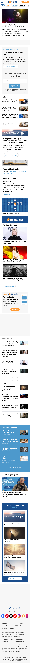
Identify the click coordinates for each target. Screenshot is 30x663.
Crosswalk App (19, 621)
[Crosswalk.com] (12, 2)
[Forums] (23, 616)
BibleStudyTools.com (7, 639)
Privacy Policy (19, 623)
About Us (4, 621)
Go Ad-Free (25, 1)
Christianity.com (19, 641)
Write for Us (18, 625)
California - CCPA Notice (8, 628)
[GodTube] (27, 616)
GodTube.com (19, 639)
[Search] (3, 5)
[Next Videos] (17, 379)
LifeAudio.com (5, 644)
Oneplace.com (19, 644)
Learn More (15, 309)
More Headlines (9, 286)
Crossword (22, 5)
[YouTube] (15, 616)
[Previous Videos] (12, 379)
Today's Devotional (10, 49)
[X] (11, 616)
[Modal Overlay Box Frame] (15, 82)
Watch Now (15, 500)
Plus (8, 5)
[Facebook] (3, 616)
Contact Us (4, 623)
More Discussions (15, 579)
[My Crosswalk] (11, 294)
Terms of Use (5, 625)
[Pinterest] (7, 616)
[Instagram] (19, 616)
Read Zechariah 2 (8, 194)
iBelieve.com (5, 641)
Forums (14, 5)
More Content (15, 467)
